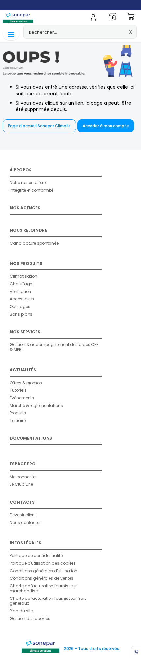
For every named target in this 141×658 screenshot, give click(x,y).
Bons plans (21, 314)
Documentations (31, 438)
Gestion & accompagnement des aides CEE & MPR (54, 347)
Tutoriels (18, 390)
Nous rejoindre (28, 230)
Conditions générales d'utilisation (43, 571)
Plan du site (21, 611)
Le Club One (21, 484)
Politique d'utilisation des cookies (43, 563)
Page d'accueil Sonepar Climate (39, 126)
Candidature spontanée (34, 243)
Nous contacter (25, 522)
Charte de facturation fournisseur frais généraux (48, 601)
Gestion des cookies (30, 618)
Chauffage (21, 284)
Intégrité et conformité (31, 190)
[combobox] (80, 32)
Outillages (20, 306)
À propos (20, 170)
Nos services (25, 332)
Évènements (22, 398)
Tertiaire (18, 420)
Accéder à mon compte (106, 126)
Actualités (23, 370)
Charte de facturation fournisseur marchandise (43, 588)
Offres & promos (26, 383)
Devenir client (23, 515)
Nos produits (26, 263)
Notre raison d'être (28, 182)
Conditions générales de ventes (41, 578)
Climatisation (23, 276)
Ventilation (20, 291)
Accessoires (22, 299)
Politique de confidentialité (36, 555)
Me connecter (23, 477)
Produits (18, 413)
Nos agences (25, 208)
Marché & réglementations (36, 405)
